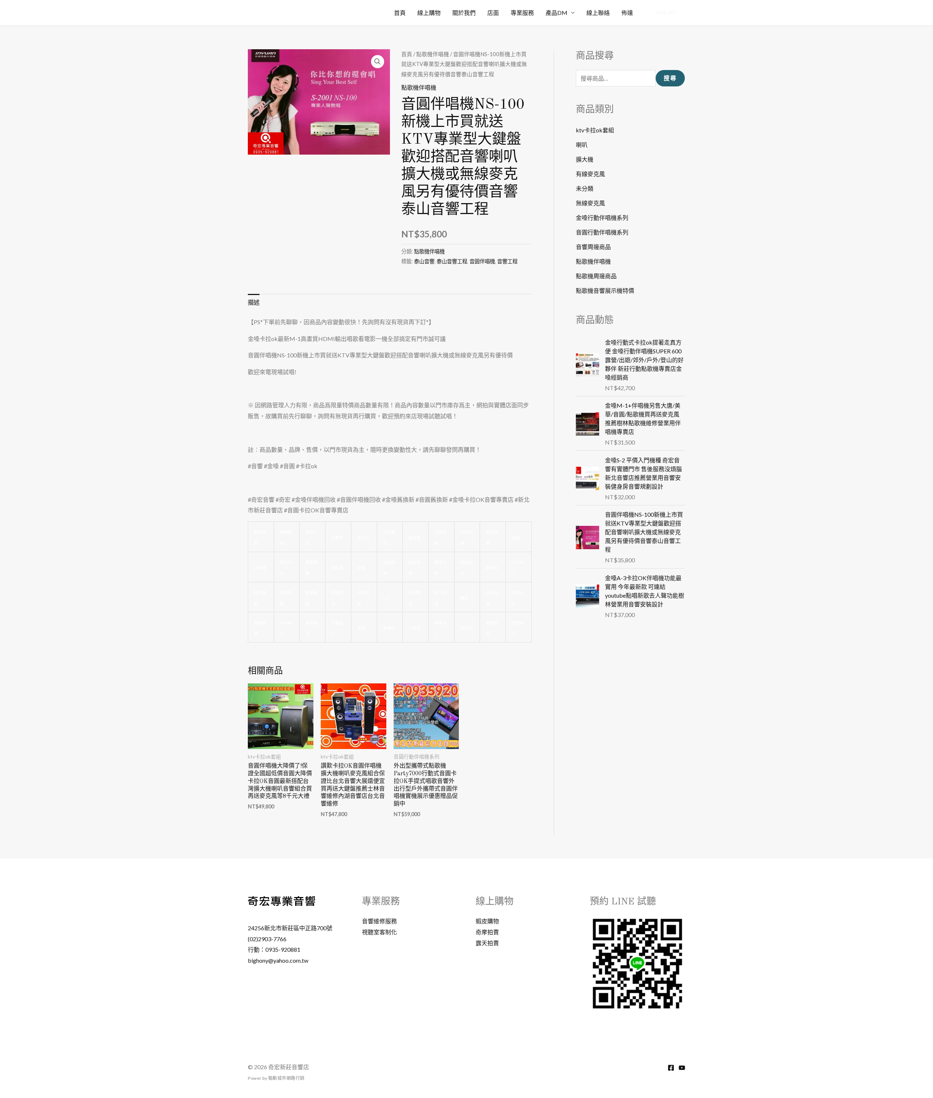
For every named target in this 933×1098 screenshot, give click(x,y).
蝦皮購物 (487, 920)
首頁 (400, 12)
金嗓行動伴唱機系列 (602, 217)
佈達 (627, 12)
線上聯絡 (598, 12)
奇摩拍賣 (487, 931)
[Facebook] (671, 1067)
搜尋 (670, 78)
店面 (493, 12)
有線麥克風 (590, 173)
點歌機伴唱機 (432, 54)
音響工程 (507, 261)
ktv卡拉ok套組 (595, 130)
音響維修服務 (379, 920)
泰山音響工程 (452, 261)
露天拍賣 (487, 942)
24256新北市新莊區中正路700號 (290, 927)
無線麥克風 (590, 202)
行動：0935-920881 (274, 949)
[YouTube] (682, 1067)
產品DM (556, 12)
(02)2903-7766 (267, 938)
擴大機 (584, 159)
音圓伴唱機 (482, 261)
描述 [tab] (253, 302)
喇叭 (581, 144)
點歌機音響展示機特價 (605, 290)
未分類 (584, 188)
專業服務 (522, 12)
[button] (665, 12)
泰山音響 (424, 261)
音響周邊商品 (593, 246)
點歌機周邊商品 (596, 275)
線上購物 (429, 12)
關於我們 (464, 12)
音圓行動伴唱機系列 (602, 232)
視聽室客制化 (379, 931)
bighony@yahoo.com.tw (278, 960)
